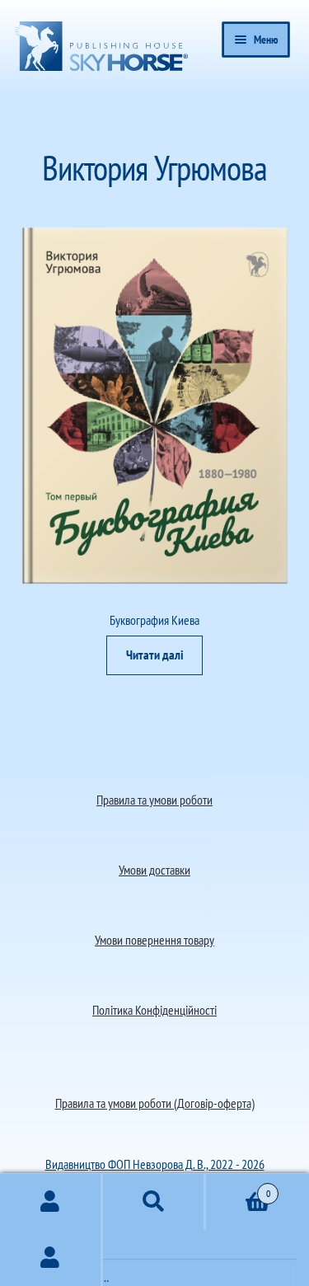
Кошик (238, 1187)
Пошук (154, 1202)
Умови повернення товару (154, 940)
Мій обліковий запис (51, 1258)
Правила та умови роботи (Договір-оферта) (155, 1103)
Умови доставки (154, 869)
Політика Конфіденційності (154, 1010)
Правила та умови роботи (154, 799)
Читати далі (155, 654)
